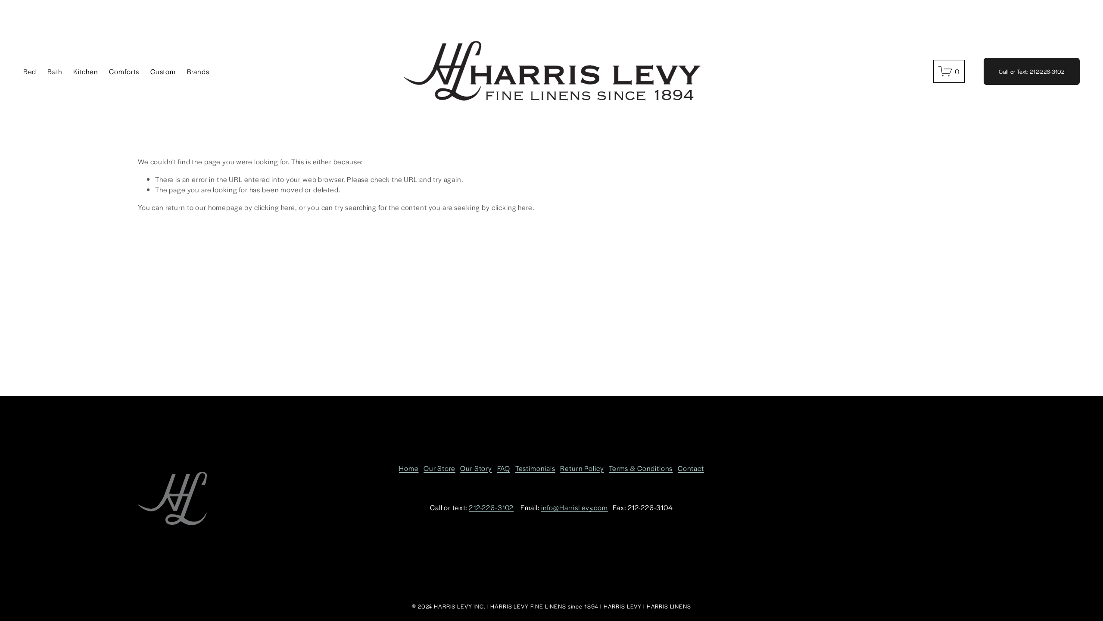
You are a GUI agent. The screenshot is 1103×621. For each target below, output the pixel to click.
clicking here (274, 207)
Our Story (476, 468)
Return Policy (582, 468)
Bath (54, 71)
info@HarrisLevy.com (574, 507)
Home (408, 468)
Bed (30, 71)
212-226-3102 (491, 507)
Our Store (439, 468)
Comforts (124, 71)
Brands (198, 71)
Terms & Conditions (641, 468)
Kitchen (85, 71)
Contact (691, 468)
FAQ (504, 468)
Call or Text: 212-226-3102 (1031, 71)
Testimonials (535, 468)
